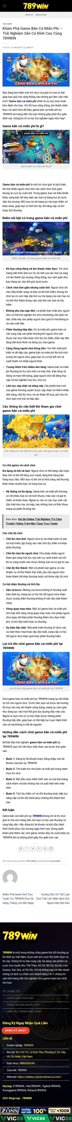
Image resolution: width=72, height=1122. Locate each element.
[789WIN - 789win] (36, 6)
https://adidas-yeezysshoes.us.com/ (39, 1076)
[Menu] (5, 6)
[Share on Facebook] (27, 849)
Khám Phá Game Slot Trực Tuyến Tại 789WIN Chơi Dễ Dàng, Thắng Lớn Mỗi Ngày (18, 899)
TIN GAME (7, 24)
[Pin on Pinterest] (45, 849)
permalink (55, 861)
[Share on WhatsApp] (21, 849)
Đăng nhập (41, 15)
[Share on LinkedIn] (51, 849)
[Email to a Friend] (39, 849)
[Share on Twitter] (33, 849)
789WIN (37, 816)
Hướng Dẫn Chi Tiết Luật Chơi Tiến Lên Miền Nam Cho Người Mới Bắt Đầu (52, 899)
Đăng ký (29, 15)
